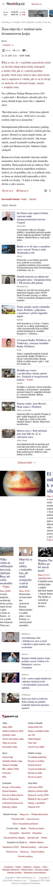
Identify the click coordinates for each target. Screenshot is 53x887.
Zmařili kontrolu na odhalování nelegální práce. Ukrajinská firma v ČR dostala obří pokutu (34, 279)
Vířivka (44, 838)
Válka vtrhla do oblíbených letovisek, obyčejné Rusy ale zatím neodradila (6, 571)
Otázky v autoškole (36, 803)
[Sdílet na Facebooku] (45, 190)
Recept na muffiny (36, 761)
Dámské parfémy (28, 847)
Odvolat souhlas (14, 872)
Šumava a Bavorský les (12, 795)
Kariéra (37, 867)
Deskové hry (12, 852)
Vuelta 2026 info (35, 727)
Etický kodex (27, 870)
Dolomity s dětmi (9, 807)
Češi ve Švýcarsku (10, 799)
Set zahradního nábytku (14, 838)
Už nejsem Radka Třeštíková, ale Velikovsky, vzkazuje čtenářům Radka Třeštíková (34, 343)
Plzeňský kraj (22, 287)
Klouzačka (37, 833)
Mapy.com (24, 814)
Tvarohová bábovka (37, 769)
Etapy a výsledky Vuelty (38, 731)
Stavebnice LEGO (11, 847)
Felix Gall (32, 743)
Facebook (8, 867)
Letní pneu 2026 (35, 787)
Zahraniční (21, 226)
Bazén (23, 828)
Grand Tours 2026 (36, 747)
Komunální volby (9, 747)
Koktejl (19, 383)
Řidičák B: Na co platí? (38, 799)
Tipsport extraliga (10, 765)
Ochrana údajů (41, 870)
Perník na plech (35, 777)
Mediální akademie (10, 870)
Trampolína (14, 833)
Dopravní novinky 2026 (38, 795)
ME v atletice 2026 (10, 769)
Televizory (24, 852)
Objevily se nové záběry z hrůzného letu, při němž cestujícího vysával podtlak (25, 572)
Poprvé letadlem (9, 791)
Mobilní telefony (37, 842)
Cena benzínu (33, 819)
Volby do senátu (9, 743)
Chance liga (7, 757)
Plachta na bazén (36, 828)
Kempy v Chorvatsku (11, 787)
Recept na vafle (35, 773)
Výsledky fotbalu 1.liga (12, 761)
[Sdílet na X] (49, 190)
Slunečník (25, 833)
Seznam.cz (36, 4)
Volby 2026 (7, 727)
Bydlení (20, 320)
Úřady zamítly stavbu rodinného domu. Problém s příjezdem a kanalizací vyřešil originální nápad (33, 311)
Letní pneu (43, 847)
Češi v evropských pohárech (25, 824)
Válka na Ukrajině (24, 410)
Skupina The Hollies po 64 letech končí (45, 565)
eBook (7, 50)
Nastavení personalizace (35, 872)
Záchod (32, 199)
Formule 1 (6, 773)
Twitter (18, 867)
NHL (4, 777)
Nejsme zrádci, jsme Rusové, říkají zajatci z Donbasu (31, 405)
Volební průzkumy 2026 (12, 731)
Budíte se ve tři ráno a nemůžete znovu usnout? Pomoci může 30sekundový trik (33, 249)
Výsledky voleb (9, 735)
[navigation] (3, 4)
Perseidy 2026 (18, 819)
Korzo (4, 41)
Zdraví (19, 256)
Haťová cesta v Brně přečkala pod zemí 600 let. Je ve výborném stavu (32, 433)
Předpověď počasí (39, 814)
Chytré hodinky (37, 852)
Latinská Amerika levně (12, 803)
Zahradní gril (33, 838)
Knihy (19, 350)
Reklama (27, 867)
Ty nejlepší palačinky (37, 757)
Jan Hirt (31, 735)
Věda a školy (22, 441)
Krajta (23, 199)
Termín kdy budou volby (13, 739)
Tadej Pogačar (34, 739)
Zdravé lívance (34, 765)
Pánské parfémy (25, 856)
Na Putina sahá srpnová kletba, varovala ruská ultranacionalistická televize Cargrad (32, 217)
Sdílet (18, 50)
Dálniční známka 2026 (38, 791)
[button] (8, 215)
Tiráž (44, 867)
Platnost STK (34, 807)
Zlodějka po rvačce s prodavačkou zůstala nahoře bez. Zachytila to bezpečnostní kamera (32, 374)
